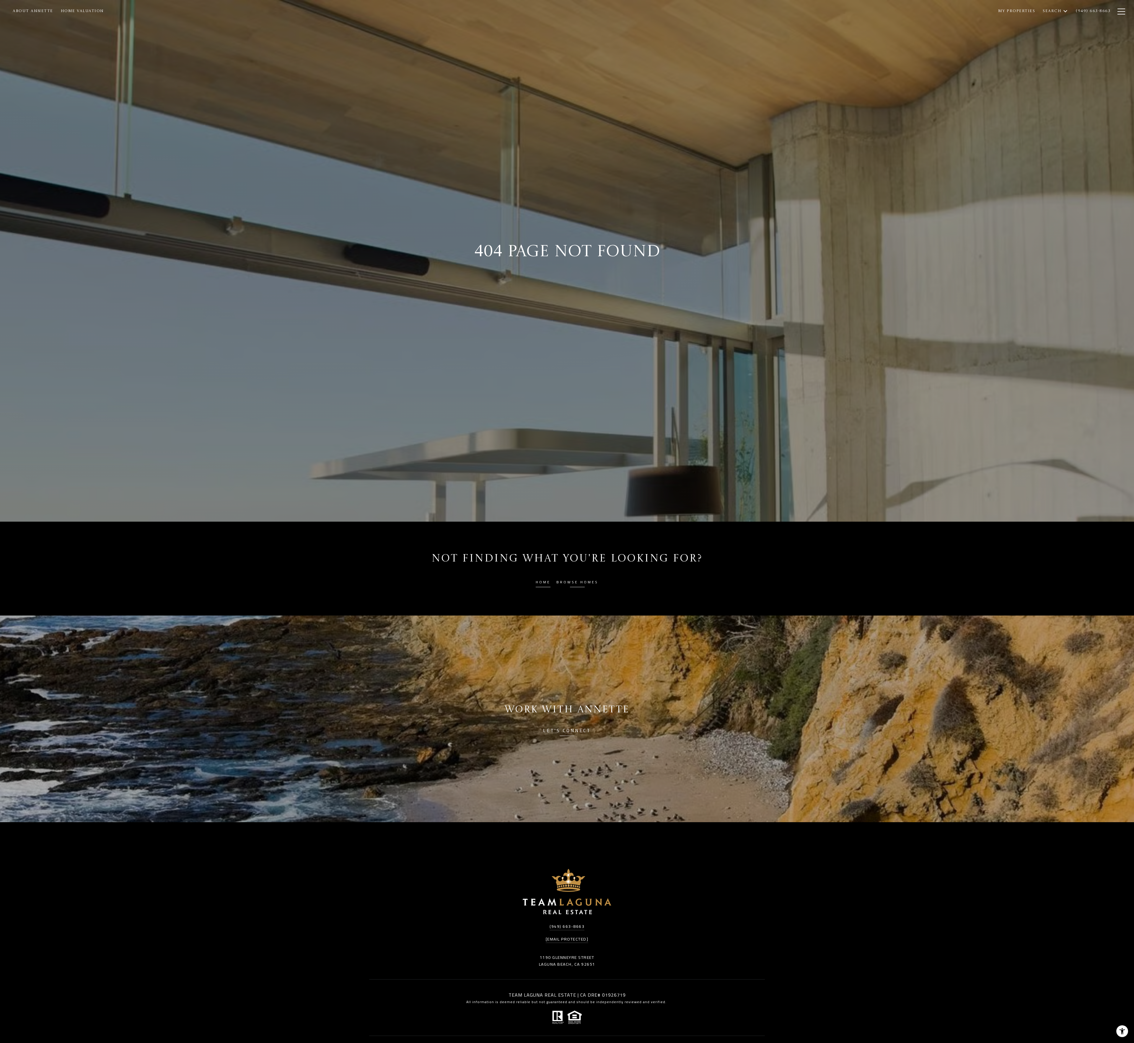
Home (543, 582)
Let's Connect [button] (567, 731)
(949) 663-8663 (567, 926)
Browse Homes (577, 582)
